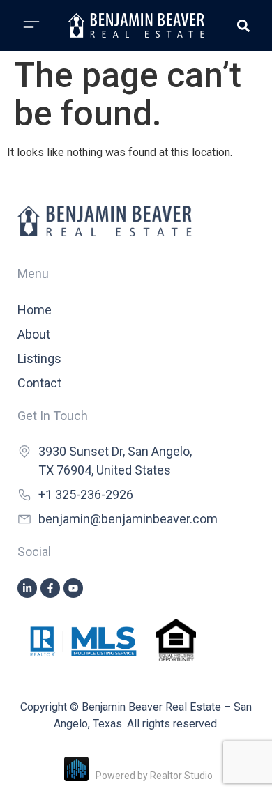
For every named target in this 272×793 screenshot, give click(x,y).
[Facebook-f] (50, 588)
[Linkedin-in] (27, 588)
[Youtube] (73, 588)
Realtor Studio (181, 775)
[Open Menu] (31, 24)
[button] (243, 25)
